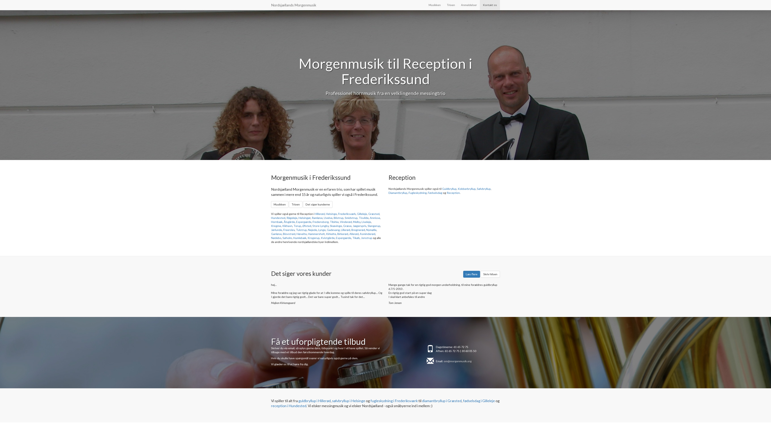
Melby (356, 222)
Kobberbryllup (467, 188)
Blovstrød (289, 234)
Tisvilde (364, 218)
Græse (347, 226)
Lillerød (345, 230)
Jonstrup (366, 238)
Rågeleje (292, 218)
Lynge (322, 230)
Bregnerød (358, 230)
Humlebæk (299, 238)
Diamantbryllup (398, 192)
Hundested (278, 218)
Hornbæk (276, 222)
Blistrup (339, 218)
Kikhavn (287, 226)
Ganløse (276, 234)
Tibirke (334, 222)
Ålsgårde (289, 222)
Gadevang (333, 230)
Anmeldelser (469, 5)
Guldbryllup (449, 188)
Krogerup (314, 238)
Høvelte (302, 234)
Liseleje (366, 222)
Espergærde (303, 222)
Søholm (287, 238)
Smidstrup (351, 218)
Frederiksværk (347, 213)
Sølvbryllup (484, 188)
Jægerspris (359, 226)
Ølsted (306, 226)
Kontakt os (490, 5)
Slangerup (374, 226)
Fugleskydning (418, 192)
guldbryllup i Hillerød (314, 401)
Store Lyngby (320, 226)
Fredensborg (321, 222)
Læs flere (471, 274)
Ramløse (317, 218)
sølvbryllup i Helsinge (348, 401)
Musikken (435, 5)
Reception (453, 192)
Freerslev (289, 230)
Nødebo (276, 238)
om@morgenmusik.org (458, 361)
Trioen (451, 5)
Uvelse (328, 218)
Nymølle (371, 230)
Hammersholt (316, 234)
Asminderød (367, 234)
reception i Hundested (288, 406)
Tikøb (356, 238)
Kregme (276, 226)
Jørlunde (276, 230)
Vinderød (346, 222)
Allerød (354, 234)
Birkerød (342, 234)
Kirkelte (331, 234)
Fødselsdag (435, 192)
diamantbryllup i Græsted (442, 401)
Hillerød (320, 213)
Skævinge (336, 226)
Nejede (312, 230)
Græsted (373, 213)
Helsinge (331, 213)
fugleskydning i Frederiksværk (394, 401)
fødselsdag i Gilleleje (479, 401)
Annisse (375, 218)
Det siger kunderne (318, 204)
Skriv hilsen (490, 274)
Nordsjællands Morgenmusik (293, 5)
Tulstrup (301, 230)
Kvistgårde (328, 238)
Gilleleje (362, 213)
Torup (297, 226)
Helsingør (305, 218)
